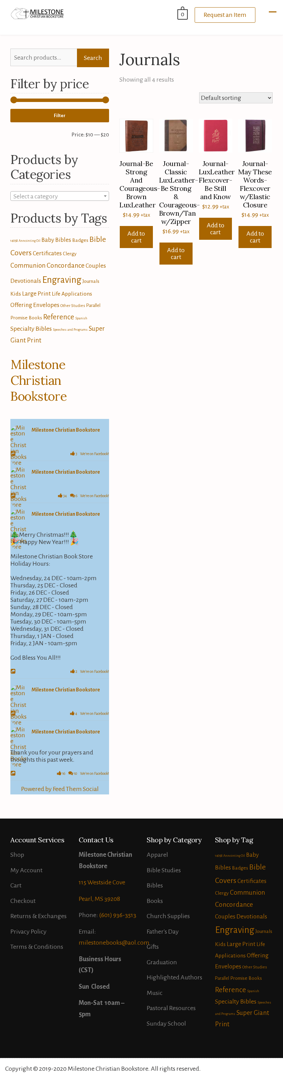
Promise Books (26, 317)
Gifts (153, 946)
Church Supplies (168, 916)
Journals (90, 281)
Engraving (61, 280)
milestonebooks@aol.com (114, 942)
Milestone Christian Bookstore (38, 380)
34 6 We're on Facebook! (85, 496)
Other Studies (72, 306)
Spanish (81, 318)
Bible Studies (164, 870)
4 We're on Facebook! (92, 713)
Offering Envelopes (34, 305)
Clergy (70, 253)
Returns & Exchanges (38, 916)
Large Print (36, 293)
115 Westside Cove (102, 882)
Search (93, 57)
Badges (80, 240)
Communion (28, 265)
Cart (15, 885)
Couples (96, 266)
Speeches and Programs (70, 329)
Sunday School (166, 1023)
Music (155, 992)
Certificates (47, 253)
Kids (15, 294)
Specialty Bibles (31, 328)
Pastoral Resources (171, 1008)
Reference (58, 317)
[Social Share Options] (14, 454)
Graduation (162, 962)
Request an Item (225, 14)
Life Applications (72, 294)
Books (155, 900)
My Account (26, 870)
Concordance (66, 265)
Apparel (157, 854)
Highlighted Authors (174, 977)
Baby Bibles (56, 240)
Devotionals (25, 281)
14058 (14, 241)
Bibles (155, 885)
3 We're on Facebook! (92, 454)
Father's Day (163, 931)
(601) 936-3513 (117, 915)
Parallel (93, 305)
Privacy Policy (28, 931)
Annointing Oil (29, 241)
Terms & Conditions (36, 946)
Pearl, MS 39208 (99, 898)
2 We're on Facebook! (92, 671)
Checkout (23, 900)
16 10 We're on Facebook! (85, 773)
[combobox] (59, 196)
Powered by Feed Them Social (60, 788)
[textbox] (60, 196)
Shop (17, 854)
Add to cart (136, 237)
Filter (60, 115)
